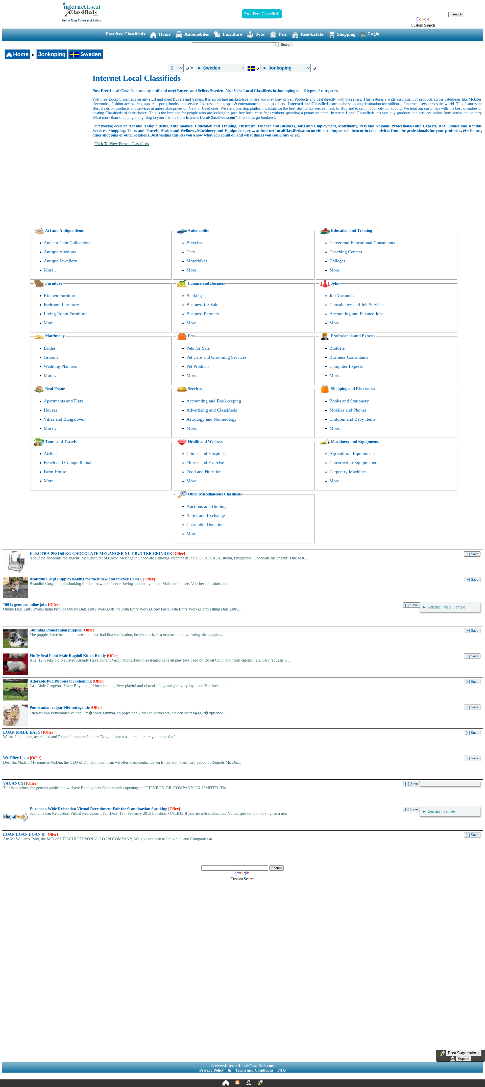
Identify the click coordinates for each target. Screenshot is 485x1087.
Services (194, 389)
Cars (190, 251)
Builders (337, 348)
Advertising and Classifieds (211, 410)
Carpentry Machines (348, 471)
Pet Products (197, 366)
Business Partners (202, 313)
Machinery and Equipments (354, 441)
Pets (283, 34)
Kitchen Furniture (60, 295)
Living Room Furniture (65, 313)
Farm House (55, 471)
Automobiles (196, 34)
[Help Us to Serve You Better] (442, 1053)
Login (373, 33)
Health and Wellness (205, 441)
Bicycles (194, 242)
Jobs (260, 34)
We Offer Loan (22, 758)
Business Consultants (348, 357)
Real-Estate (312, 34)
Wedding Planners (60, 366)
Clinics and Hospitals (206, 453)
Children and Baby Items (352, 419)
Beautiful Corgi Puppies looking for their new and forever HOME (92, 579)
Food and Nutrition (204, 471)
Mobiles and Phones (348, 410)
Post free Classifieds (125, 33)
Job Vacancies (342, 295)
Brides (50, 348)
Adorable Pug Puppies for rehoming (67, 681)
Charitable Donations (205, 524)
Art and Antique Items (64, 230)
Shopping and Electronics (352, 389)
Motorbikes (196, 260)
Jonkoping (51, 54)
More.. (50, 270)
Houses (50, 410)
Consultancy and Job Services (356, 304)
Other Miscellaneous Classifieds (214, 494)
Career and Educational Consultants (362, 242)
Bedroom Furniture (61, 304)
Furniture (232, 34)
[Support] (248, 1082)
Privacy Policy (211, 1070)
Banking (194, 295)
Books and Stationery (349, 400)
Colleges (337, 260)
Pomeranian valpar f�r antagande (66, 707)
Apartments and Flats (63, 400)
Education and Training (351, 230)
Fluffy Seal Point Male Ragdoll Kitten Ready (74, 655)
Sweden (90, 54)
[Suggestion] (260, 1082)
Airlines (51, 453)
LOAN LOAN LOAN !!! (30, 834)
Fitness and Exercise (205, 462)
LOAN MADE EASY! (29, 732)
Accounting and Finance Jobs (356, 313)
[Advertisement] (47, 111)
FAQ (281, 1070)
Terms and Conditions (254, 1070)
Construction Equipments (352, 462)
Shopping (346, 34)
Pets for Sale (198, 348)
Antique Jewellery (60, 260)
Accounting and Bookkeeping (213, 400)
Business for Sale (202, 304)
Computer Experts (346, 366)
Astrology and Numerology (211, 419)
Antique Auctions (60, 251)
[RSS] (237, 1082)
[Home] (225, 1082)
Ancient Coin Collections (67, 242)
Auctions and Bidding (206, 506)
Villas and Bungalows (64, 419)
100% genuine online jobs (31, 604)
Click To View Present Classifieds (121, 144)
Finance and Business (206, 283)
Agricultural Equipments (352, 453)
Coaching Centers (345, 251)
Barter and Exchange (205, 515)
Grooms (51, 357)
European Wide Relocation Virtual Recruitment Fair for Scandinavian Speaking (105, 809)
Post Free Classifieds (261, 14)
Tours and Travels (60, 441)
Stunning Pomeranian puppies (62, 630)
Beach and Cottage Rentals (68, 462)
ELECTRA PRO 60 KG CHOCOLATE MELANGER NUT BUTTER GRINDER (107, 553)
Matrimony (54, 336)
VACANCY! (20, 783)
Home (165, 34)
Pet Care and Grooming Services (216, 357)
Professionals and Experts (352, 336)
